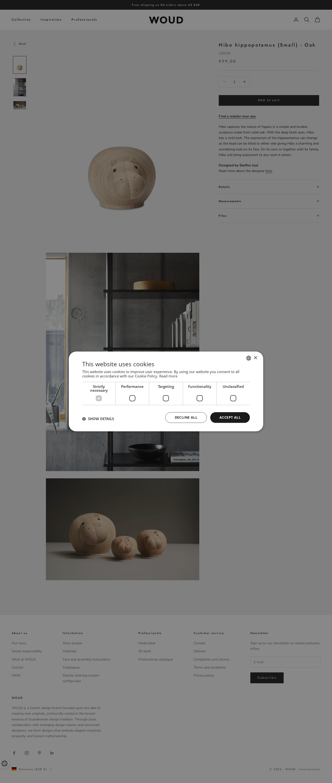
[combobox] (248, 358)
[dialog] (166, 391)
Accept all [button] (230, 417)
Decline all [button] (186, 417)
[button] (98, 418)
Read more (168, 376)
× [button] (255, 358)
